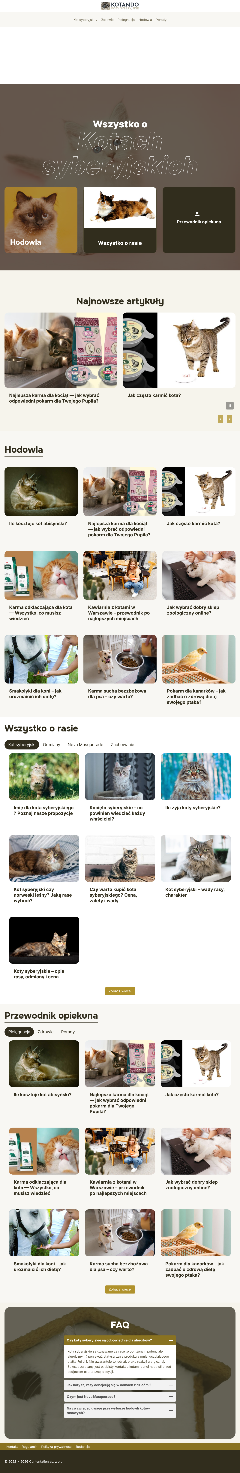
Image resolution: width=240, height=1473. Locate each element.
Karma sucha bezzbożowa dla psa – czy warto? (117, 693)
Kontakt (12, 1447)
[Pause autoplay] (230, 406)
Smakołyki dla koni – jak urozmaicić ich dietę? (35, 693)
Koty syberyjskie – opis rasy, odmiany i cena (39, 973)
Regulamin (30, 1447)
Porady (161, 20)
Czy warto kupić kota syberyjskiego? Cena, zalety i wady (113, 895)
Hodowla (145, 20)
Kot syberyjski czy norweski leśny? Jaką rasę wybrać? (43, 895)
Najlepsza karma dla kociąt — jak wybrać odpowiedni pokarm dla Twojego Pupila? (54, 398)
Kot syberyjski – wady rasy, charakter (195, 892)
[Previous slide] (221, 418)
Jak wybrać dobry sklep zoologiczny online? (193, 610)
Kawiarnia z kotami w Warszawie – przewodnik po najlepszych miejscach (119, 613)
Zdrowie (107, 20)
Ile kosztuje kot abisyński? (38, 523)
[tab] (21, 744)
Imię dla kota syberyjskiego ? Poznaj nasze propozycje (44, 810)
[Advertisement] (120, 55)
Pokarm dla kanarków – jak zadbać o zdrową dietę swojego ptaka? (196, 696)
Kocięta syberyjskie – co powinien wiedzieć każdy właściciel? (117, 813)
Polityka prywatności (56, 1447)
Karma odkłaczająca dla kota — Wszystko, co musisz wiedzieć (41, 613)
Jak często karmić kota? (154, 395)
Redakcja (83, 1447)
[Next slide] (229, 418)
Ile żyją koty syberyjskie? (193, 807)
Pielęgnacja (126, 20)
